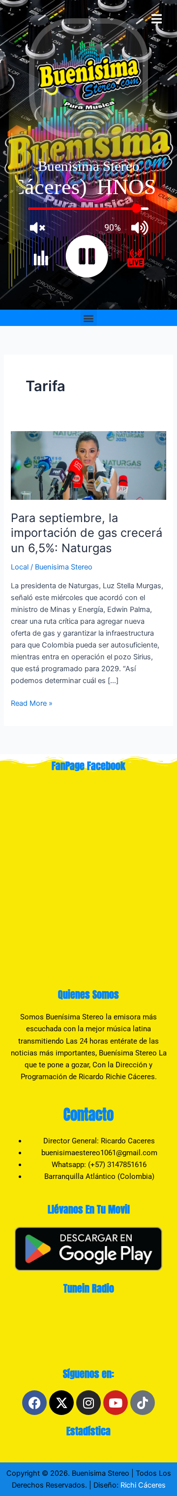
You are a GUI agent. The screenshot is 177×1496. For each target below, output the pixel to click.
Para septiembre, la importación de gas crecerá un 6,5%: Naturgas (86, 533)
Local (20, 567)
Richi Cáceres (142, 1485)
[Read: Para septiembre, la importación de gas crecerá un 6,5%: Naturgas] (88, 464)
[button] (89, 318)
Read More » (32, 702)
